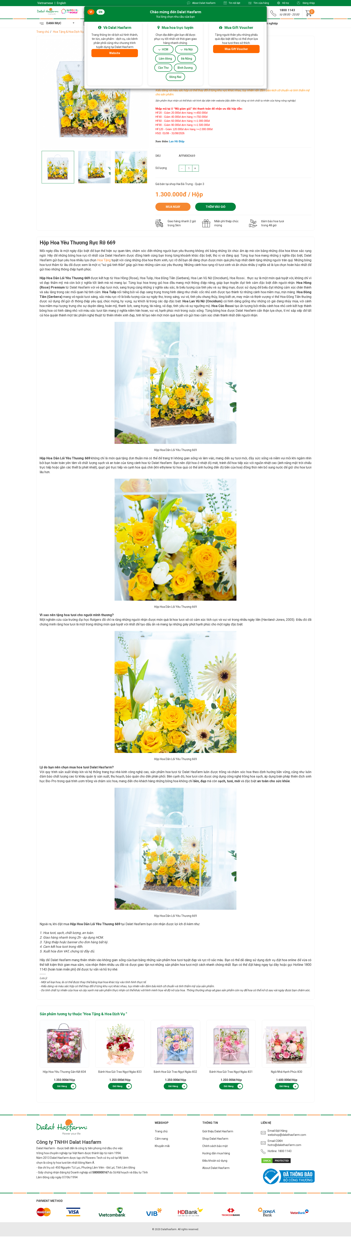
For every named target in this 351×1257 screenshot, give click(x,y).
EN (100, 12)
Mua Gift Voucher (236, 49)
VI (91, 12)
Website (114, 53)
